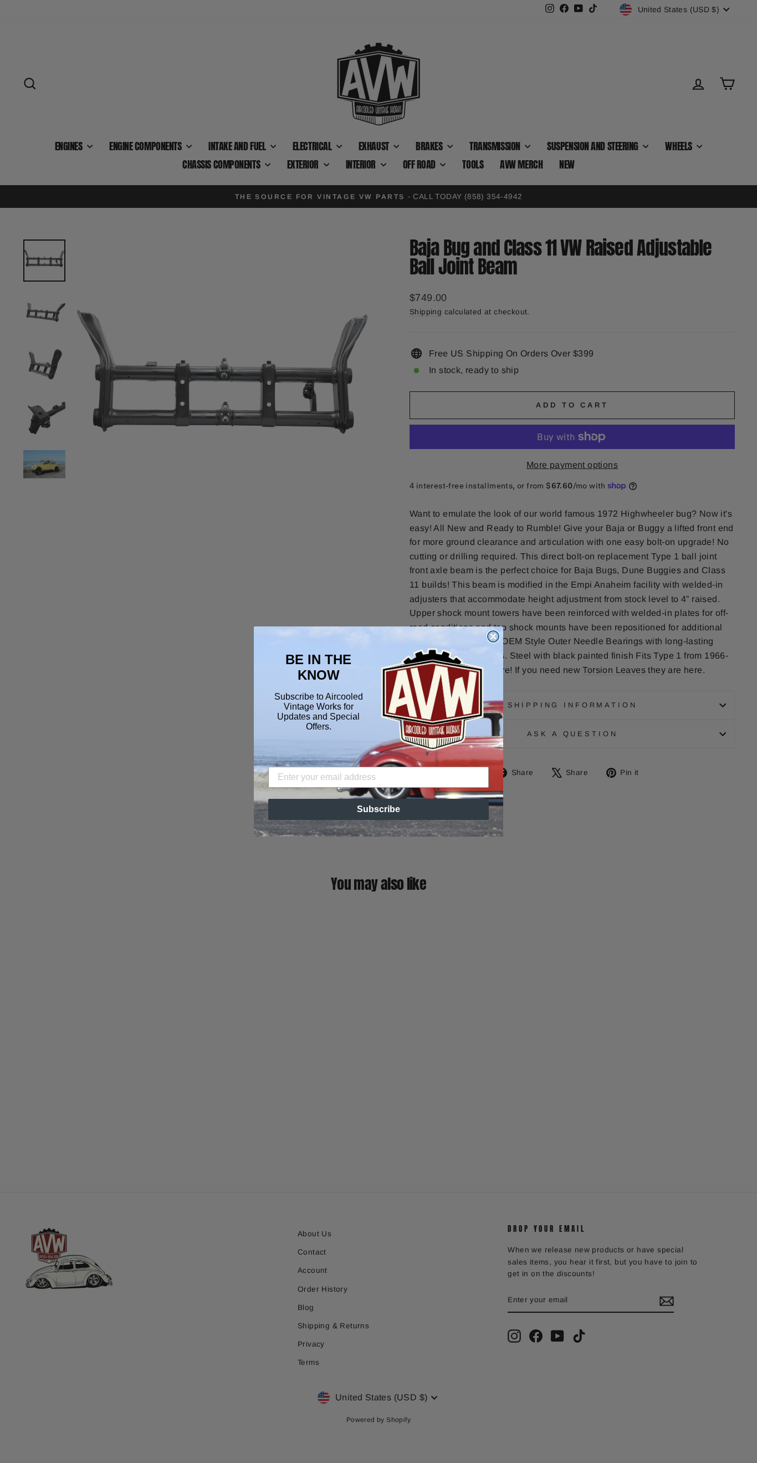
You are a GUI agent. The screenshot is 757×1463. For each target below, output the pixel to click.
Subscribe (378, 809)
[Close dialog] (493, 636)
